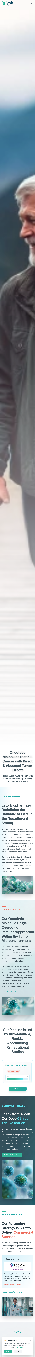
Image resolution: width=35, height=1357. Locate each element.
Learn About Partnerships (13, 1292)
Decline (18, 1351)
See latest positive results (12, 1284)
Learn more (19, 1347)
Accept (8, 1351)
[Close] (30, 1340)
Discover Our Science (12, 992)
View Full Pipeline (16, 1089)
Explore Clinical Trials (10, 1155)
